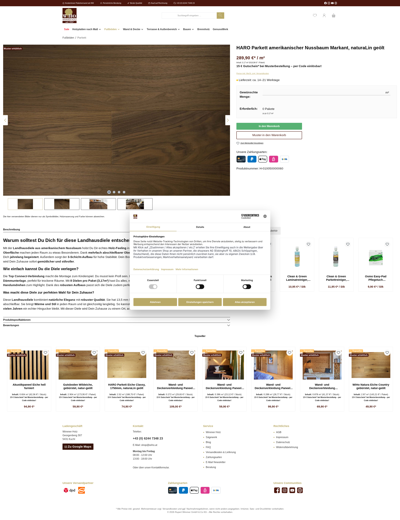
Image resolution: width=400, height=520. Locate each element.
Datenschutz (283, 442)
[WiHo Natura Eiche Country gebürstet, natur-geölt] (371, 365)
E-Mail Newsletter (215, 462)
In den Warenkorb (269, 126)
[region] (116, 127)
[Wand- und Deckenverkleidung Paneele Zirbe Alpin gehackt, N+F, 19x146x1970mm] (273, 365)
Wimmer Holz (213, 432)
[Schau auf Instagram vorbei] (328, 3)
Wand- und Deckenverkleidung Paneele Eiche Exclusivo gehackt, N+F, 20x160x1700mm (175, 386)
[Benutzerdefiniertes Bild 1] (69, 490)
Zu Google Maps (79, 446)
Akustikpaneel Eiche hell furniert (29, 386)
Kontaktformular (160, 467)
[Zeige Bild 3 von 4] (119, 192)
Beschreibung (11, 229)
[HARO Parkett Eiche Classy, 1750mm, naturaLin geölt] (126, 365)
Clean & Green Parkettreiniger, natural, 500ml (336, 278)
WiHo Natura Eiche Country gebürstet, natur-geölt (370, 386)
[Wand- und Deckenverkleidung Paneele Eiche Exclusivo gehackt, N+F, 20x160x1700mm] (175, 365)
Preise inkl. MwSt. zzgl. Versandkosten (252, 73)
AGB (278, 432)
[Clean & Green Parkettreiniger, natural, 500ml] (336, 256)
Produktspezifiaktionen (17, 320)
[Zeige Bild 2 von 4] (114, 192)
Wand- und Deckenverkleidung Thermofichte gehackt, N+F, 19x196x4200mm (322, 386)
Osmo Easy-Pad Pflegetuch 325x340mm (375, 278)
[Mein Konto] (324, 15)
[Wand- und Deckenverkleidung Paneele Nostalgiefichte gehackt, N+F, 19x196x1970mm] (224, 365)
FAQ (208, 447)
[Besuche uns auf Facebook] (325, 3)
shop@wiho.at (149, 445)
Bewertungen (11, 325)
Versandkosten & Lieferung (221, 452)
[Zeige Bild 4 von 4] (124, 192)
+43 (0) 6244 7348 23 (185, 3)
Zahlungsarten (214, 457)
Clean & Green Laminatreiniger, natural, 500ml (297, 278)
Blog (208, 442)
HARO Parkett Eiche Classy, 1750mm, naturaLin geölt (126, 386)
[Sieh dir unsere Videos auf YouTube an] (332, 3)
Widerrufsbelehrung (287, 447)
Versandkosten (169, 509)
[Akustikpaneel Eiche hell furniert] (29, 365)
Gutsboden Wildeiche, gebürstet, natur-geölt (78, 386)
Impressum (282, 437)
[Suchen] (220, 15)
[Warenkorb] (334, 15)
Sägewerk (211, 437)
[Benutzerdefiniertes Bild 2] (81, 490)
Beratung (211, 467)
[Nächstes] (227, 120)
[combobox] (189, 15)
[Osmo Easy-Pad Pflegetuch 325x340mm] (375, 256)
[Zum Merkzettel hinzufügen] (308, 244)
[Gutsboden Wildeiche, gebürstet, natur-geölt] (78, 365)
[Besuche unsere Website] (335, 3)
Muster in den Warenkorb (269, 135)
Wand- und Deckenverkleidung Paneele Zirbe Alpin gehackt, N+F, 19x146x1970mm (273, 386)
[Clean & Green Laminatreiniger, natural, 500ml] (297, 256)
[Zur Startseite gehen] (69, 15)
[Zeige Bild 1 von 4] (109, 192)
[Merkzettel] (315, 15)
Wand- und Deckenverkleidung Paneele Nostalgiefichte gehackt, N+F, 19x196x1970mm (224, 386)
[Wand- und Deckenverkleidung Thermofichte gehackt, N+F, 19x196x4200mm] (322, 365)
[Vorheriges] (5, 120)
